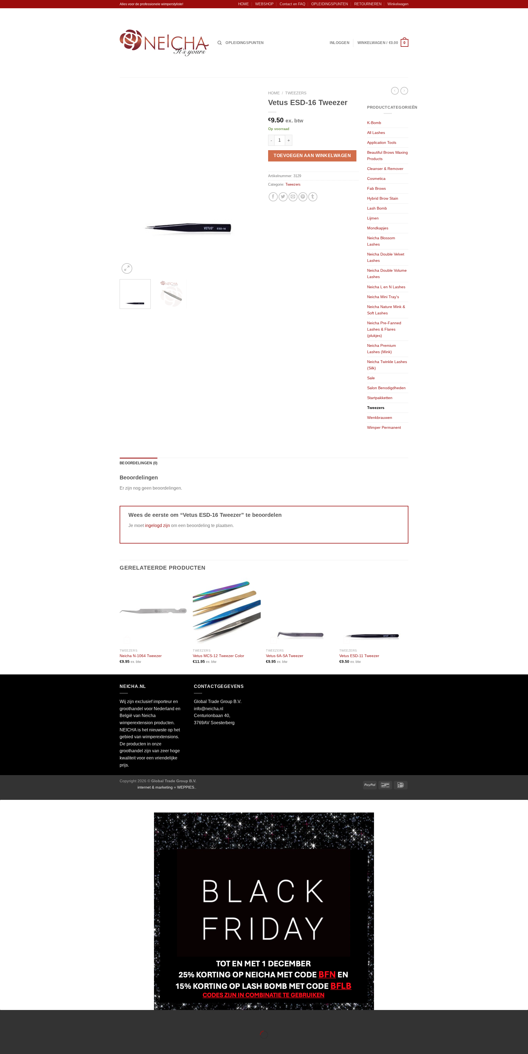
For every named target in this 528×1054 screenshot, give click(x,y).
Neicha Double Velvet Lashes (385, 257)
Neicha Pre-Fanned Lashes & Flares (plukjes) (384, 329)
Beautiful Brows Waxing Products (387, 155)
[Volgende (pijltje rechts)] (21, 1044)
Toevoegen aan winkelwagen (312, 155)
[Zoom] (127, 268)
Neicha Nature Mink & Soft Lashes (386, 309)
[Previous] (129, 182)
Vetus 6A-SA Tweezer (284, 656)
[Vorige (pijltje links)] (5, 1044)
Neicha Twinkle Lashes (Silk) (387, 364)
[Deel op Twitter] (283, 196)
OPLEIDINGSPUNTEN (329, 4)
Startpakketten (379, 398)
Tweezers (295, 93)
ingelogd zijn (157, 525)
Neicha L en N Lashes (386, 287)
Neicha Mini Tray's (383, 297)
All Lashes (376, 132)
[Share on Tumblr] (312, 196)
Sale (371, 378)
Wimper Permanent (384, 427)
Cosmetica (376, 178)
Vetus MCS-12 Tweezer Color (218, 656)
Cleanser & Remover (385, 168)
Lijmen (373, 218)
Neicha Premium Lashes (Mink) (381, 348)
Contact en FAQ (292, 4)
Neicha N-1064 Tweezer (141, 656)
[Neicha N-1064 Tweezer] (154, 612)
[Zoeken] (220, 43)
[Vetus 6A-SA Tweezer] (300, 612)
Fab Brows (376, 188)
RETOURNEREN (367, 4)
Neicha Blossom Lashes (381, 241)
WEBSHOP (264, 4)
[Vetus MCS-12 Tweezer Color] (227, 612)
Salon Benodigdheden (386, 388)
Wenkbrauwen (379, 417)
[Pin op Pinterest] (302, 196)
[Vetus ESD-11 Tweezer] (373, 612)
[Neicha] (164, 42)
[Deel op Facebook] (273, 196)
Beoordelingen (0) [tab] (138, 463)
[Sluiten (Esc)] (5, 1021)
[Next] (250, 182)
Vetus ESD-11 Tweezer (359, 656)
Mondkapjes (377, 228)
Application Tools (381, 142)
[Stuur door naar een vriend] (293, 196)
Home (274, 93)
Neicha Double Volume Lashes (387, 273)
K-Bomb (374, 122)
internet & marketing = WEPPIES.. (167, 787)
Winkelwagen (397, 4)
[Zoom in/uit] (21, 1021)
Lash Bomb (377, 208)
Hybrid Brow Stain (382, 198)
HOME (243, 4)
